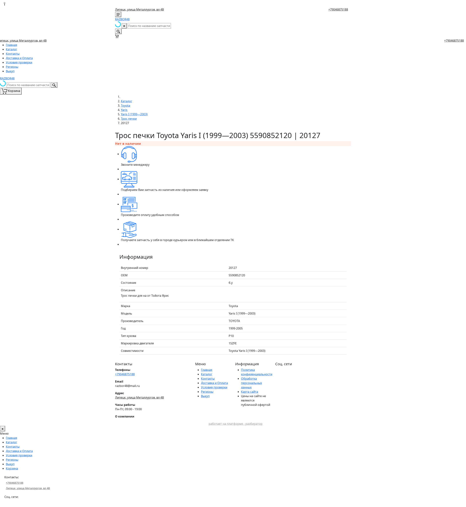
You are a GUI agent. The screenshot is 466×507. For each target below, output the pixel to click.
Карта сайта (249, 392)
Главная (11, 45)
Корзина (12, 468)
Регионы (12, 67)
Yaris (124, 110)
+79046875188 (338, 9)
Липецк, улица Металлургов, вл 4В (139, 9)
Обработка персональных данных (251, 383)
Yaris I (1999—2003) (134, 114)
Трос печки (129, 119)
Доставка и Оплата (19, 58)
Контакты (12, 54)
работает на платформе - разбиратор (235, 424)
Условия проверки (19, 62)
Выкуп (10, 71)
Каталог (11, 49)
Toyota (125, 106)
